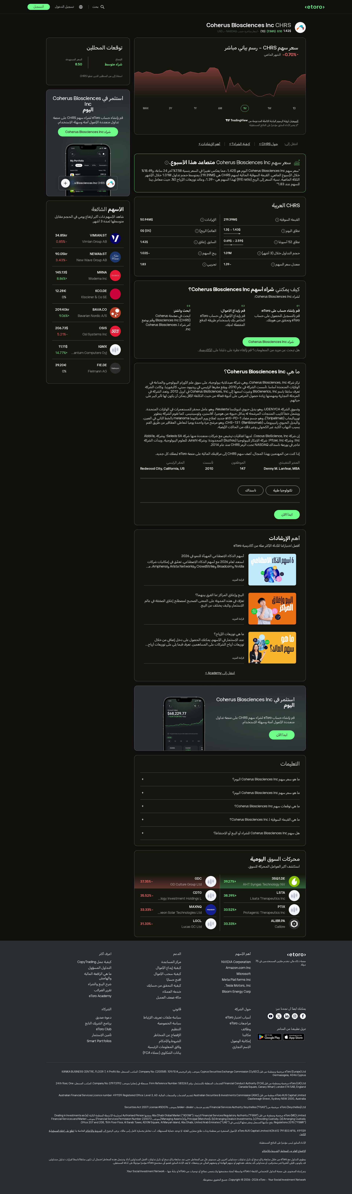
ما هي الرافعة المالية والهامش (97, 976)
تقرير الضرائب (102, 990)
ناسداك (250, 490)
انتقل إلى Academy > (220, 673)
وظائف (246, 1029)
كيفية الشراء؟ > (239, 144)
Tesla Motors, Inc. (237, 985)
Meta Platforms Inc (236, 980)
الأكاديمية (205, 350)
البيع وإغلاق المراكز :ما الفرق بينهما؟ (219, 595)
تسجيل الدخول (64, 6)
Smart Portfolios (99, 1041)
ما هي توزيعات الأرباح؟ (229, 634)
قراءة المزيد (238, 579)
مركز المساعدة (171, 962)
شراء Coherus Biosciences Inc (88, 132)
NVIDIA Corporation (236, 962)
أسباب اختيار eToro (238, 1017)
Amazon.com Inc (238, 968)
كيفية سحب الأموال (167, 974)
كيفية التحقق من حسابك (164, 985)
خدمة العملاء (171, 991)
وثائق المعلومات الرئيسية (164, 1047)
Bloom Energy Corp (236, 991)
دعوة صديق (103, 1017)
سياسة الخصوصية (169, 1023)
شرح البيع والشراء (99, 984)
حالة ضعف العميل (168, 997)
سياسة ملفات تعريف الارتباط (162, 1017)
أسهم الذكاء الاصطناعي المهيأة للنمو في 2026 (212, 556)
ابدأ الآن (286, 514)
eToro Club (103, 1029)
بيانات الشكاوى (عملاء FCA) (162, 1053)
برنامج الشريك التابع (98, 1023)
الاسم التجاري (241, 1047)
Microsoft (243, 974)
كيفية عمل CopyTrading (94, 962)
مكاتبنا (246, 1035)
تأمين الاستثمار (101, 1035)
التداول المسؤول (99, 968)
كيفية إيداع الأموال (168, 968)
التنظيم (176, 1029)
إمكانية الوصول (241, 1041)
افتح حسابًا (173, 980)
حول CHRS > (268, 144)
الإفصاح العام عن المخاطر (293, 1150)
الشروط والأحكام (170, 1041)
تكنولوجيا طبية (282, 490)
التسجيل (38, 6)
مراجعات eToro (240, 1023)
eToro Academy (100, 996)
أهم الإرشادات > (209, 144)
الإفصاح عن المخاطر (167, 1035)
